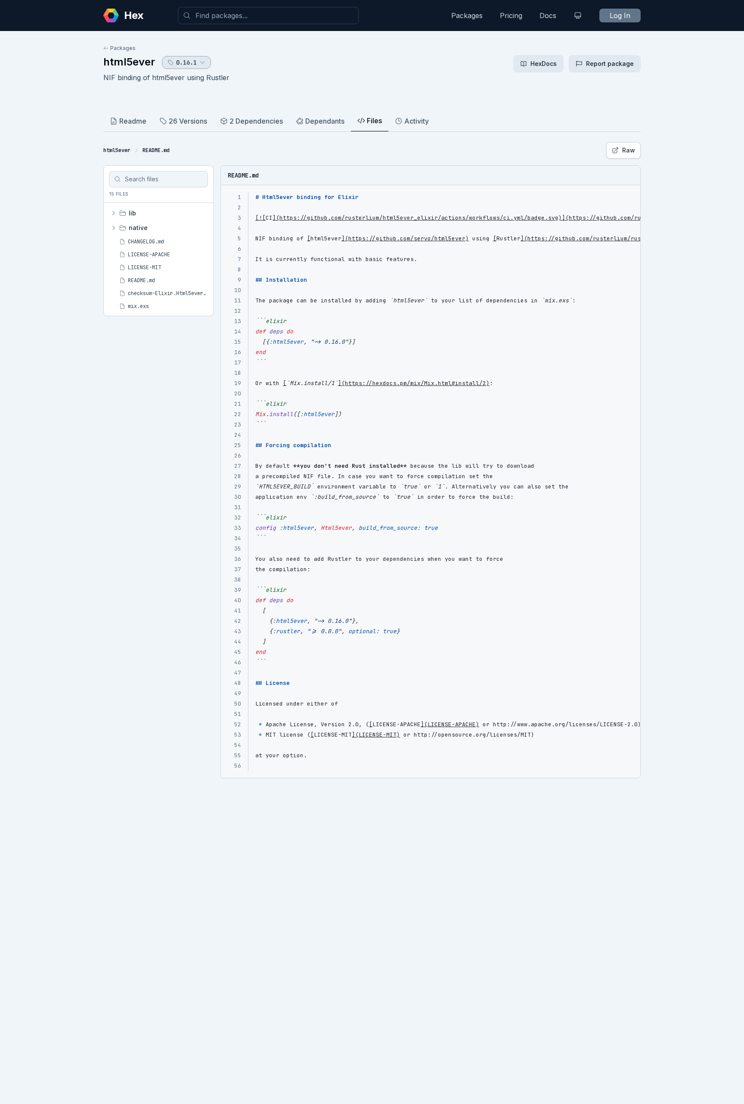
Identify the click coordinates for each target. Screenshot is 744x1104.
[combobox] (268, 15)
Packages (467, 15)
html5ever (129, 62)
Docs (547, 15)
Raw (628, 150)
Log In (620, 15)
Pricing (511, 15)
